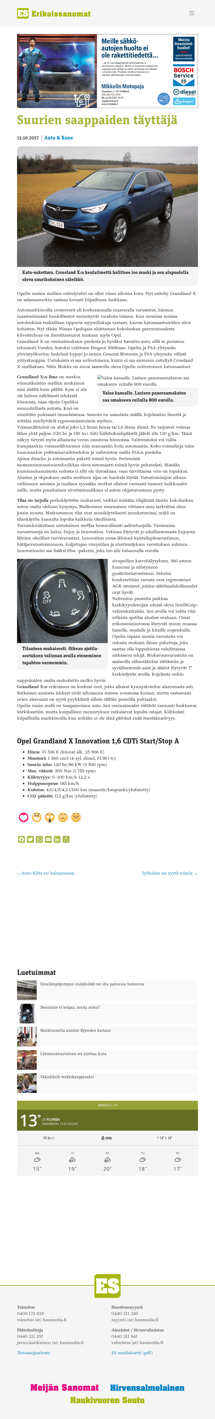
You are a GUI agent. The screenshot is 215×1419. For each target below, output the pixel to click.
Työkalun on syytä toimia (167, 873)
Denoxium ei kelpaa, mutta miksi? (70, 1008)
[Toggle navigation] (192, 13)
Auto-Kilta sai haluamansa (47, 873)
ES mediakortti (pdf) (132, 1353)
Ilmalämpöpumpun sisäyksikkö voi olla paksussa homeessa (92, 984)
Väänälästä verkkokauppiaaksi (67, 1077)
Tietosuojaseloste (33, 1353)
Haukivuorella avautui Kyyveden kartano (75, 1031)
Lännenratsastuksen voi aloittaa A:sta (73, 1054)
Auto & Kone (58, 138)
